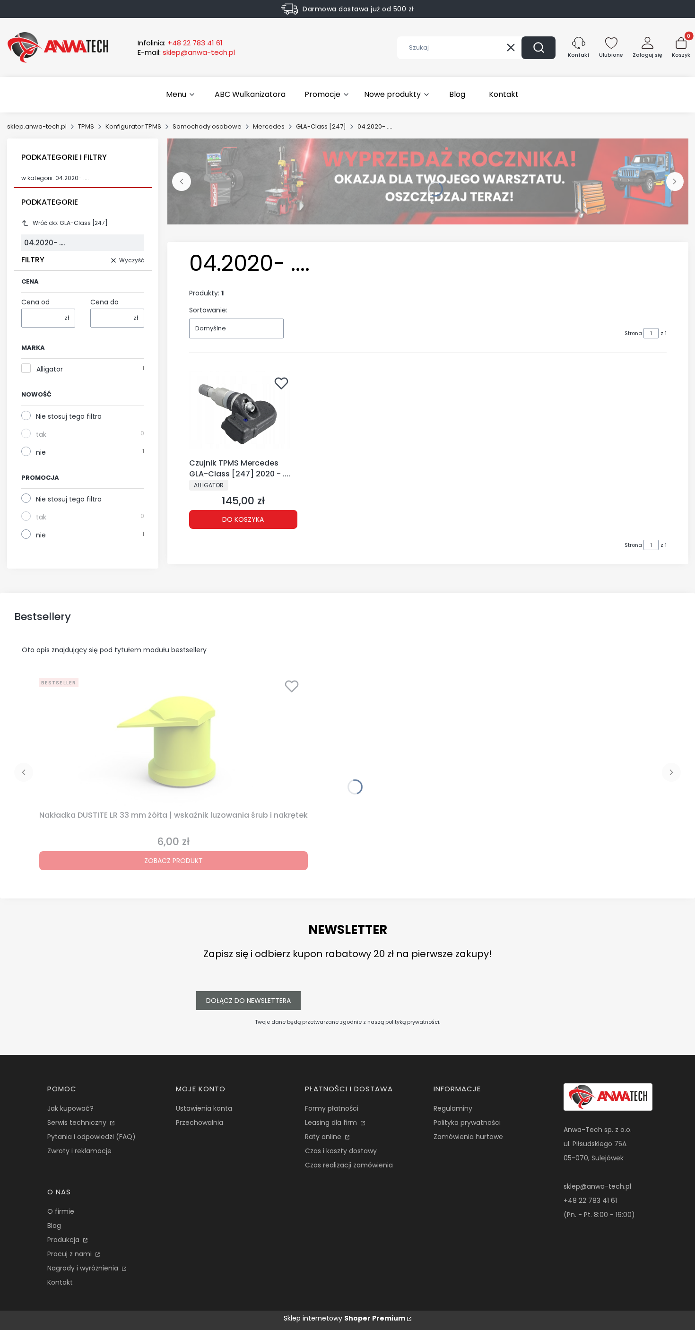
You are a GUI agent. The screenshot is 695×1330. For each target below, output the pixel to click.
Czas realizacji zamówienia (349, 1165)
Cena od (35, 302)
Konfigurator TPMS (133, 126)
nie (41, 452)
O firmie (60, 1211)
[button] (538, 47)
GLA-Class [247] (321, 126)
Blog (54, 1225)
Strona (633, 333)
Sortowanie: (208, 310)
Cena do (104, 302)
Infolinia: (180, 43)
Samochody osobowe (207, 126)
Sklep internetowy (344, 1318)
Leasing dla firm (332, 1122)
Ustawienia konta (204, 1108)
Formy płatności (331, 1108)
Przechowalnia (199, 1122)
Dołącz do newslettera (248, 1000)
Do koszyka (243, 519)
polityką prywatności (412, 1022)
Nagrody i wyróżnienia (83, 1268)
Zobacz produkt (173, 860)
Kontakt (60, 1282)
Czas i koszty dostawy (341, 1151)
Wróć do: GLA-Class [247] (70, 223)
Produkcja (64, 1239)
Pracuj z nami (70, 1254)
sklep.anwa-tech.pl (37, 126)
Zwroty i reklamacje (79, 1151)
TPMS (86, 126)
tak (41, 434)
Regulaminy (453, 1108)
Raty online (324, 1136)
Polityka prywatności (467, 1122)
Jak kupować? (70, 1108)
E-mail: (186, 52)
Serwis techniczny (77, 1122)
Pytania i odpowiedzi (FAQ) (91, 1136)
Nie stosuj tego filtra (69, 416)
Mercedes (269, 126)
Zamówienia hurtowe (468, 1136)
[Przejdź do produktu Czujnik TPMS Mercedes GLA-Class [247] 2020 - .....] (243, 413)
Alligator (49, 369)
